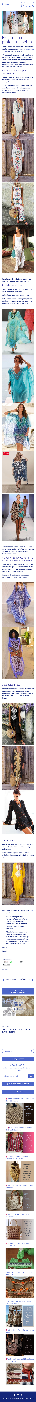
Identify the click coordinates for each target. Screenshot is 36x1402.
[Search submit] (31, 1051)
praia (31, 910)
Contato (5, 1398)
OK (31, 1076)
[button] (3, 1014)
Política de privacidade (15, 1398)
